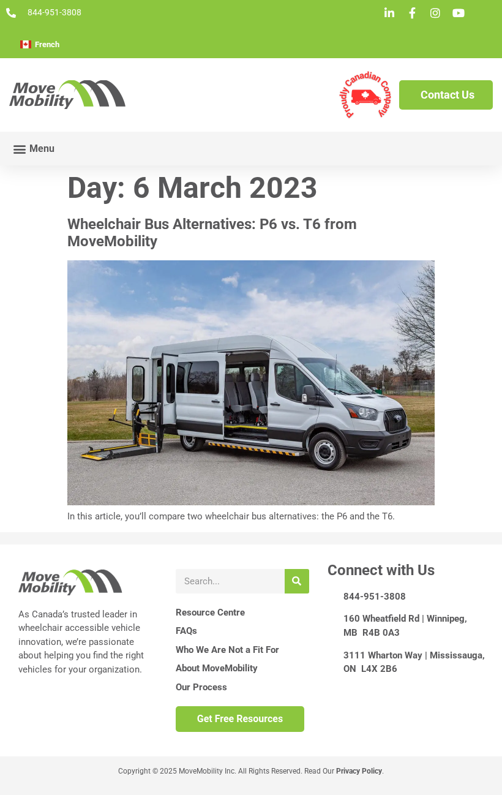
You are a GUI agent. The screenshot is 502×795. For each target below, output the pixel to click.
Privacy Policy (359, 771)
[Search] (297, 581)
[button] (33, 148)
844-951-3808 (374, 596)
